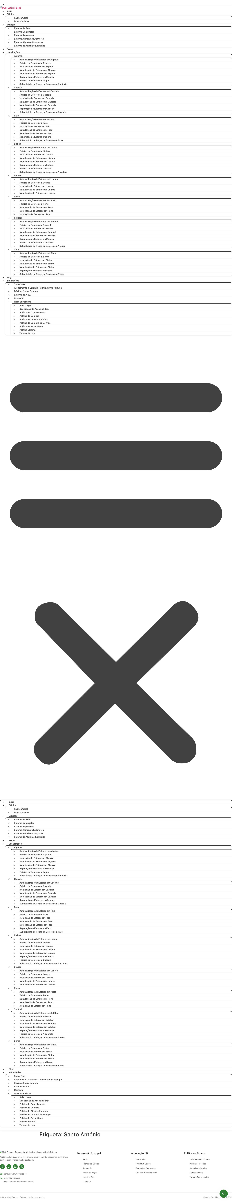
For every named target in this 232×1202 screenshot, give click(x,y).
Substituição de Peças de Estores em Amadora (43, 172)
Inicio (9, 11)
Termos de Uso (27, 333)
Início (85, 1159)
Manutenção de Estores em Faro (35, 130)
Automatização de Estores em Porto (37, 200)
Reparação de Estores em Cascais (37, 109)
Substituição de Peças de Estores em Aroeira (42, 246)
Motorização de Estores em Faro (35, 133)
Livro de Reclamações (199, 1177)
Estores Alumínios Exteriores (29, 39)
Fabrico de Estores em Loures (34, 183)
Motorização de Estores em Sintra (36, 267)
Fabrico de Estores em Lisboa (34, 151)
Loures (17, 175)
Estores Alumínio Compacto (28, 42)
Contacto (18, 298)
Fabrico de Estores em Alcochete (36, 242)
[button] (116, 567)
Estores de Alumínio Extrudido (29, 46)
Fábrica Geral (21, 18)
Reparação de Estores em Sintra (35, 271)
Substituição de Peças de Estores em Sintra (41, 274)
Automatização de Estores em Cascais (39, 91)
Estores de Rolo (22, 28)
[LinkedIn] (15, 1166)
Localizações (88, 1177)
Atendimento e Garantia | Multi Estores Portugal (38, 288)
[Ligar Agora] (223, 1193)
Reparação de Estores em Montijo (36, 77)
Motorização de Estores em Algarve (37, 74)
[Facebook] (2, 1166)
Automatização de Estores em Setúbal (38, 221)
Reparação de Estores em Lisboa (36, 165)
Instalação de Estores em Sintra (35, 260)
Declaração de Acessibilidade (34, 309)
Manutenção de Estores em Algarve (37, 70)
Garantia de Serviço (198, 1168)
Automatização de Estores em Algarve (38, 60)
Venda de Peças (90, 1172)
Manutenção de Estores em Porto (36, 207)
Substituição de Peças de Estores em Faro (41, 140)
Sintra (17, 249)
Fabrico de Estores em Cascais (35, 95)
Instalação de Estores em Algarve (36, 67)
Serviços (11, 25)
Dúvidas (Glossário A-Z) (146, 1172)
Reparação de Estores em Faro (35, 137)
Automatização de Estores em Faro (37, 119)
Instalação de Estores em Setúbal (36, 228)
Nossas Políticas (22, 302)
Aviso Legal (25, 305)
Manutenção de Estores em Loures (37, 190)
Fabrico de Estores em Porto (34, 204)
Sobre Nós (19, 284)
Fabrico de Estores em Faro (33, 123)
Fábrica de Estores (91, 1164)
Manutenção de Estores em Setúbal (37, 232)
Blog (9, 277)
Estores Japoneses (24, 35)
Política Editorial (27, 330)
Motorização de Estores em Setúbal (37, 235)
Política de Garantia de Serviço (35, 323)
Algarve (18, 56)
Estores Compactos (24, 32)
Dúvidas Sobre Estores (26, 291)
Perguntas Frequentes (145, 1168)
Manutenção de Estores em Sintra (36, 264)
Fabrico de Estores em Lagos (34, 80)
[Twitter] (8, 1166)
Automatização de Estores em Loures (38, 179)
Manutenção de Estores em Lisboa (37, 158)
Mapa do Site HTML (211, 1197)
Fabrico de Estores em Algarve (35, 63)
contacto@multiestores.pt (15, 1174)
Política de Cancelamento (32, 312)
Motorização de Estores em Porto (36, 211)
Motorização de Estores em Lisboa (37, 161)
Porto (17, 197)
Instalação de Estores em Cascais (36, 98)
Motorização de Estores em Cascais (37, 105)
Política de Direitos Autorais (33, 319)
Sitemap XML (226, 1197)
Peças (10, 49)
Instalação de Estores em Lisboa (36, 154)
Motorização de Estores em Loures (37, 193)
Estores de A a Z (22, 295)
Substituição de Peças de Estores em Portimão (43, 84)
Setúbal (18, 218)
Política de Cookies (29, 316)
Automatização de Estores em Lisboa (38, 147)
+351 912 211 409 (12, 1178)
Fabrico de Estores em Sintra (34, 257)
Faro (16, 116)
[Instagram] (21, 1166)
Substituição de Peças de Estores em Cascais (42, 112)
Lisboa (17, 144)
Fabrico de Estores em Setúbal (35, 225)
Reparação (87, 1168)
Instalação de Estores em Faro (34, 126)
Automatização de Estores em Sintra (38, 253)
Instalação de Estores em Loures (36, 186)
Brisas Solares (21, 21)
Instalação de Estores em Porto (35, 214)
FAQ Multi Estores (143, 1164)
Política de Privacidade (31, 326)
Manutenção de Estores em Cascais (37, 102)
